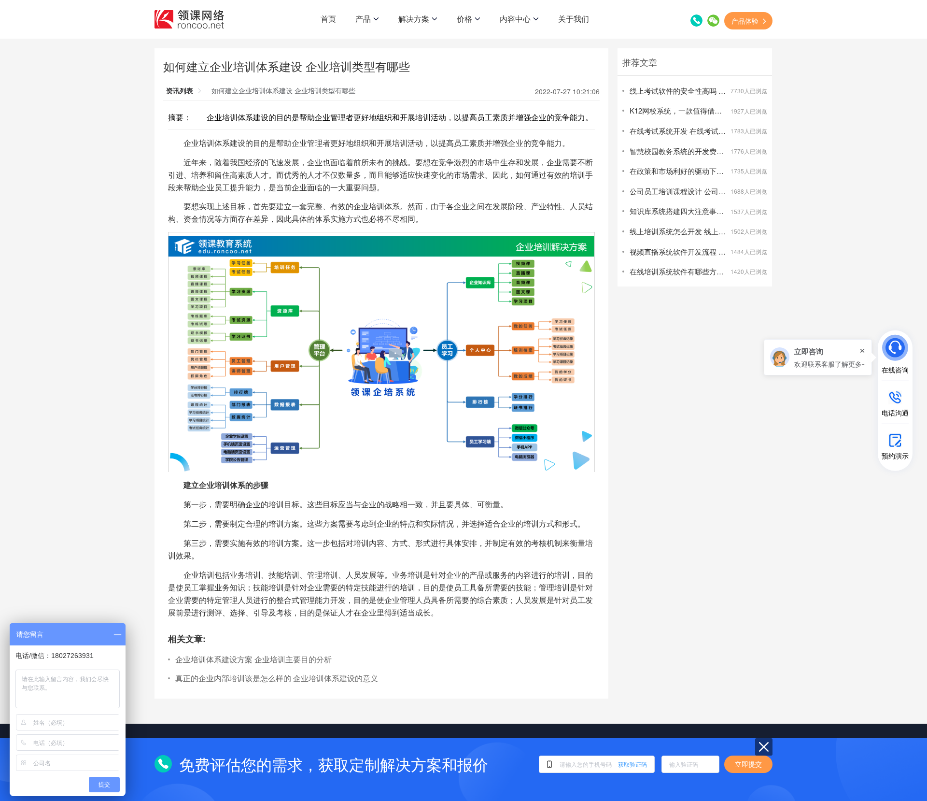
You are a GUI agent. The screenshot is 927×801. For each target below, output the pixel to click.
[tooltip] (818, 357)
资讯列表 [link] (179, 90)
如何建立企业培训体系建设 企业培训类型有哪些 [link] (283, 90)
